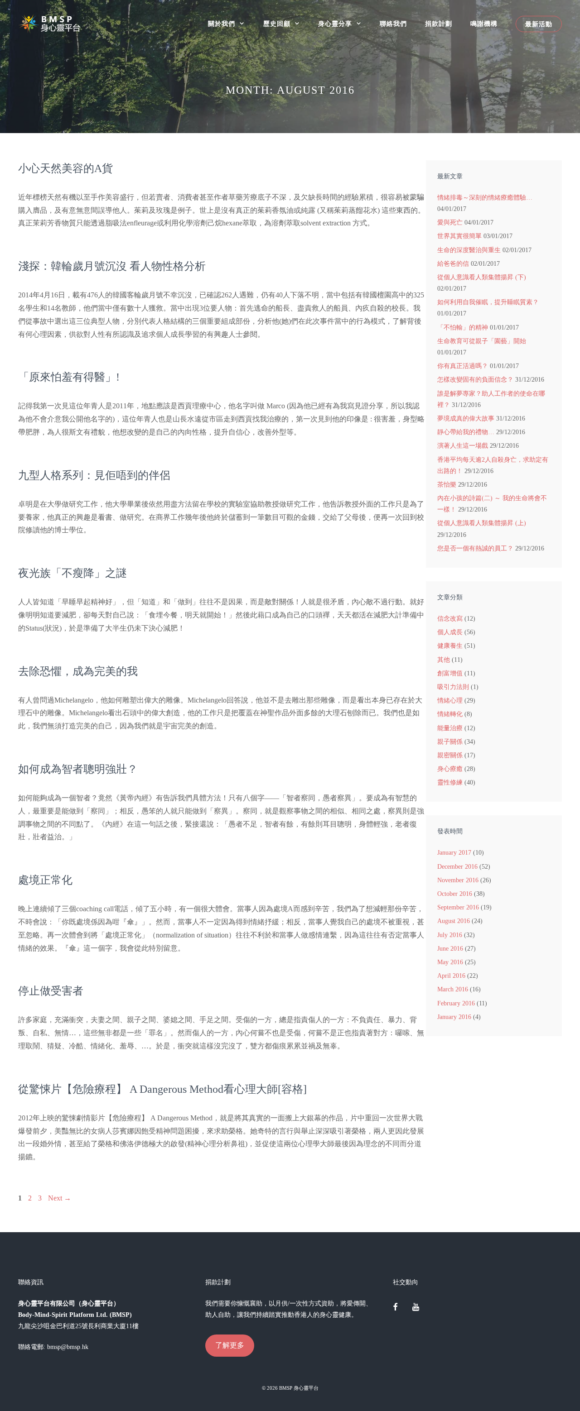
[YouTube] (415, 1307)
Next (59, 1198)
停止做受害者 (50, 991)
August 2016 (453, 921)
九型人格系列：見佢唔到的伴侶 (94, 475)
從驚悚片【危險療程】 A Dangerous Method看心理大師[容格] (162, 1089)
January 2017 (454, 852)
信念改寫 (450, 618)
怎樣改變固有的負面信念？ (475, 379)
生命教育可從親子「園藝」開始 (481, 341)
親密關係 (450, 755)
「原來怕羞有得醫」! (69, 377)
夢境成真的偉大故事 (465, 418)
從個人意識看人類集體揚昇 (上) (481, 523)
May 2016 (450, 962)
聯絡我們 (393, 23)
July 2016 (449, 935)
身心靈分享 (335, 23)
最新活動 (538, 24)
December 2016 (457, 866)
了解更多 (229, 1345)
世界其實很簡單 (459, 236)
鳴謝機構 (484, 23)
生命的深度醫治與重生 (469, 250)
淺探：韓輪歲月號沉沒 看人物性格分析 (112, 266)
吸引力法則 (453, 687)
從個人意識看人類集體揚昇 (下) (481, 277)
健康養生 (450, 645)
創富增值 (450, 673)
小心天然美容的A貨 (65, 168)
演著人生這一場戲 (462, 445)
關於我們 (221, 23)
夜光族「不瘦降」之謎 (72, 573)
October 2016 (454, 893)
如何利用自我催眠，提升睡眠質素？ (488, 302)
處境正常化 (45, 880)
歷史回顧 (276, 23)
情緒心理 (450, 700)
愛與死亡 (450, 222)
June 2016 (450, 948)
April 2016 (451, 975)
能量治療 (450, 728)
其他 (443, 659)
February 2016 (456, 1003)
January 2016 (454, 1017)
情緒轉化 (450, 714)
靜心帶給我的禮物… (465, 432)
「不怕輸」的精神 (462, 327)
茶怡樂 (446, 484)
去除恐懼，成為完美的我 (78, 671)
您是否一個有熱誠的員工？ (475, 548)
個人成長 (450, 632)
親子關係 (450, 741)
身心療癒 (450, 768)
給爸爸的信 (453, 263)
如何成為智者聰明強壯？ (78, 769)
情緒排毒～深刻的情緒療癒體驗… (484, 197)
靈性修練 (450, 782)
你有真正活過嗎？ (462, 366)
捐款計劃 (438, 23)
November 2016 (457, 880)
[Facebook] (396, 1307)
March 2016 (452, 989)
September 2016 (458, 907)
